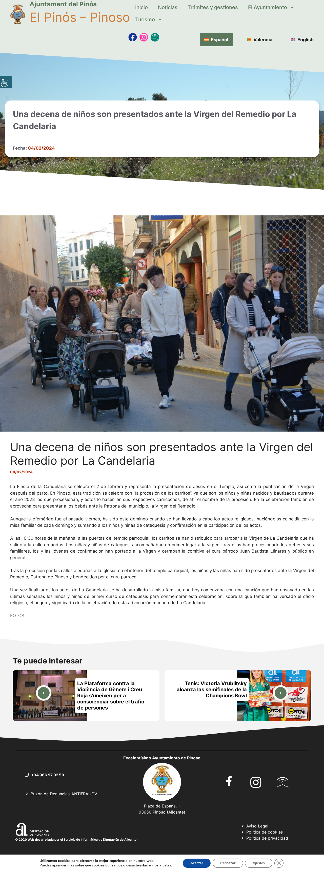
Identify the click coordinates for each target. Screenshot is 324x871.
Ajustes (259, 863)
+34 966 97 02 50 (47, 775)
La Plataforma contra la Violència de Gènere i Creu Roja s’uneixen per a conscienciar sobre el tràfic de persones (110, 695)
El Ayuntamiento (267, 7)
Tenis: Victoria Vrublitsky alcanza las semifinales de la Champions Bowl (212, 689)
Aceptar (196, 863)
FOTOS (17, 615)
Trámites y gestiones (213, 7)
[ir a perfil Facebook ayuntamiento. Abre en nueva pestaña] (229, 781)
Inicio (141, 7)
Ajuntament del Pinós (63, 4)
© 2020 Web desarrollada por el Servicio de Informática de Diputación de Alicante (75, 839)
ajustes (165, 865)
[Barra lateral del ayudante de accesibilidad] (6, 82)
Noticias (167, 7)
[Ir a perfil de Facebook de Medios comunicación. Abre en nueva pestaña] (132, 37)
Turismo (145, 19)
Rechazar (227, 863)
